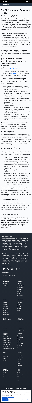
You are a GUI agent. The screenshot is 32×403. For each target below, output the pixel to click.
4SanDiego (19, 341)
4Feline (18, 310)
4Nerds (19, 306)
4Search (19, 283)
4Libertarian (20, 376)
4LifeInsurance (6, 340)
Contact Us (14, 73)
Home (7, 388)
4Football (5, 302)
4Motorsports (6, 314)
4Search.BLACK (20, 291)
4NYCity (19, 335)
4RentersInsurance (7, 342)
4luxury (19, 363)
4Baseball (5, 304)
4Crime (18, 293)
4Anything (19, 289)
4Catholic (5, 358)
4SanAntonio (20, 343)
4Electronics (20, 357)
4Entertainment (6, 322)
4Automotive (20, 295)
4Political (19, 372)
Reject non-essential (14, 399)
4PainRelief (5, 374)
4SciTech (19, 322)
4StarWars (5, 326)
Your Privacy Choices (20, 388)
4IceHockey (5, 312)
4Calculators (20, 287)
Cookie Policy (5, 397)
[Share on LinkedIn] (16, 268)
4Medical (5, 372)
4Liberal (19, 380)
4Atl (18, 347)
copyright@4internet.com (12, 68)
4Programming (20, 330)
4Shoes (19, 359)
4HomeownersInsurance (8, 348)
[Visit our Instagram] (12, 268)
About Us (5, 283)
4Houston (19, 345)
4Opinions (19, 378)
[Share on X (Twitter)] (8, 268)
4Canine (19, 308)
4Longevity (5, 376)
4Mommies (19, 302)
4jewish (4, 360)
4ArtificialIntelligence (22, 328)
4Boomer (19, 304)
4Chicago (19, 339)
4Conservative (20, 285)
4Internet (19, 324)
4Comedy (5, 330)
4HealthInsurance (7, 338)
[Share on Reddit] (20, 268)
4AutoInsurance (6, 336)
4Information (20, 326)
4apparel (19, 361)
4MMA (4, 310)
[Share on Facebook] (4, 268)
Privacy (12, 388)
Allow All (5, 399)
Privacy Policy (11, 397)
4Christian (5, 356)
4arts (4, 324)
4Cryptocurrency (7, 344)
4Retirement (5, 346)
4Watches (19, 365)
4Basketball (5, 306)
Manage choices (25, 399)
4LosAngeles (20, 337)
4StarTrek (5, 328)
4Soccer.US (5, 308)
